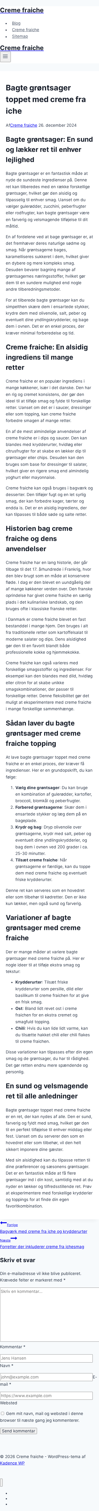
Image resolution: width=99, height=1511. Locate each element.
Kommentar (12, 1346)
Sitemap (20, 36)
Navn (6, 1365)
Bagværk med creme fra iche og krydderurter (43, 1228)
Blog (16, 23)
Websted (8, 1402)
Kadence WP (12, 1463)
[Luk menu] (1, 1483)
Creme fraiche (25, 29)
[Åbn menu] (5, 57)
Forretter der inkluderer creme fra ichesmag (42, 1243)
